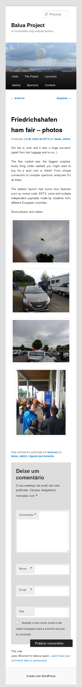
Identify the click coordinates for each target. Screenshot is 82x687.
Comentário (27, 514)
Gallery (16, 85)
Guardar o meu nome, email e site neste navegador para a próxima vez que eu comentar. (40, 628)
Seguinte (64, 98)
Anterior (18, 98)
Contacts (50, 85)
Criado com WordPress (41, 676)
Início (15, 76)
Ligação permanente (41, 456)
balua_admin (62, 139)
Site (21, 611)
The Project (31, 76)
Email (25, 589)
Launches (51, 76)
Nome (25, 568)
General (52, 452)
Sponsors (32, 85)
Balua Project (28, 25)
